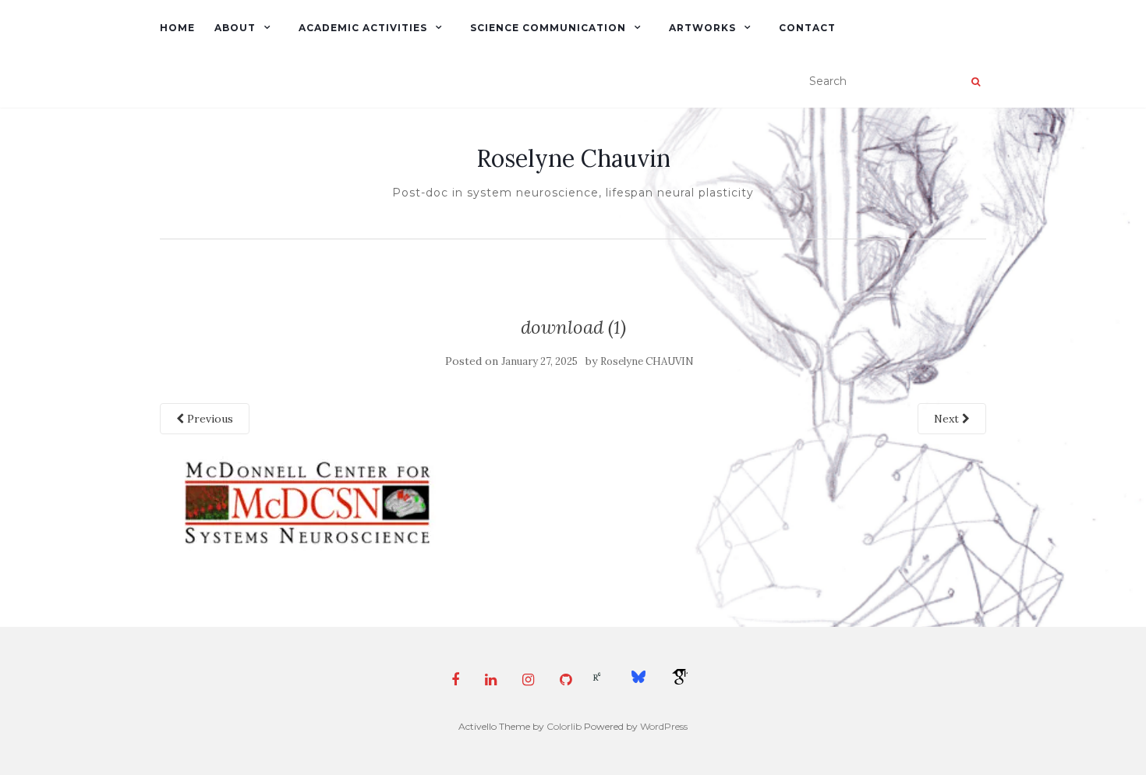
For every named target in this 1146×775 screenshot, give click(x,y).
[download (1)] (303, 502)
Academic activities (363, 28)
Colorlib (564, 726)
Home (177, 28)
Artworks (702, 28)
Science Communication (548, 28)
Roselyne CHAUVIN (647, 361)
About (235, 28)
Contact (807, 28)
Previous (208, 419)
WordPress (664, 726)
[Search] (975, 82)
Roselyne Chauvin (573, 158)
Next (948, 419)
